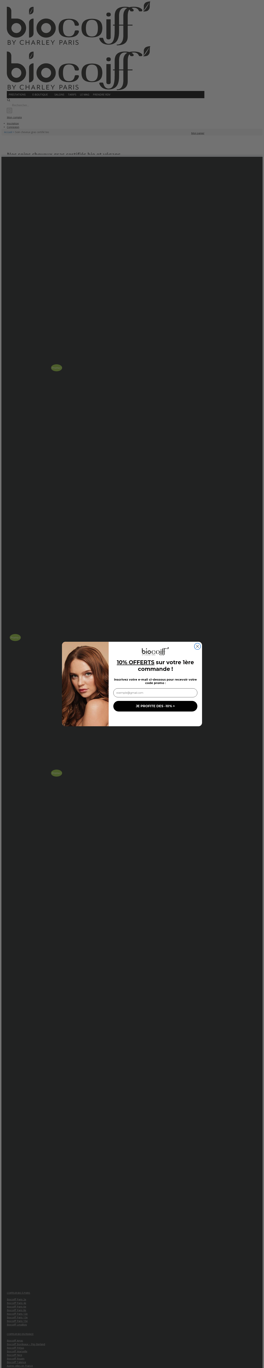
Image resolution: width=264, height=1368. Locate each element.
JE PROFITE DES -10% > (155, 706)
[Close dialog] (197, 646)
